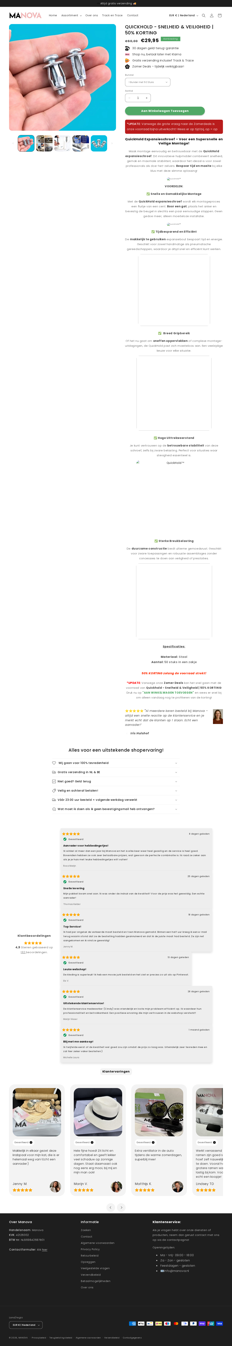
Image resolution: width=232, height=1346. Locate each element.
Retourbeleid (89, 1255)
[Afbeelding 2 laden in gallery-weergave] (44, 143)
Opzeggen (88, 1262)
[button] (71, 15)
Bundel (129, 75)
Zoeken (86, 1230)
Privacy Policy (90, 1249)
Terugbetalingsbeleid (60, 1337)
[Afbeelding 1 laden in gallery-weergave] (26, 143)
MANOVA (23, 1337)
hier (44, 1249)
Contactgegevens (132, 1337)
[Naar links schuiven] (13, 143)
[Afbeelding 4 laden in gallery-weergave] (80, 143)
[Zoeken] (204, 16)
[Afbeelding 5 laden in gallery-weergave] (99, 143)
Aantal (129, 91)
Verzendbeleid (91, 1275)
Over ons (87, 1287)
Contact (86, 1236)
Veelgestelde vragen (95, 1268)
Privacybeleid (39, 1337)
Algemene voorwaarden (98, 1243)
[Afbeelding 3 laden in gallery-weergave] (62, 143)
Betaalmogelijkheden (95, 1281)
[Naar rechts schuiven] (112, 143)
